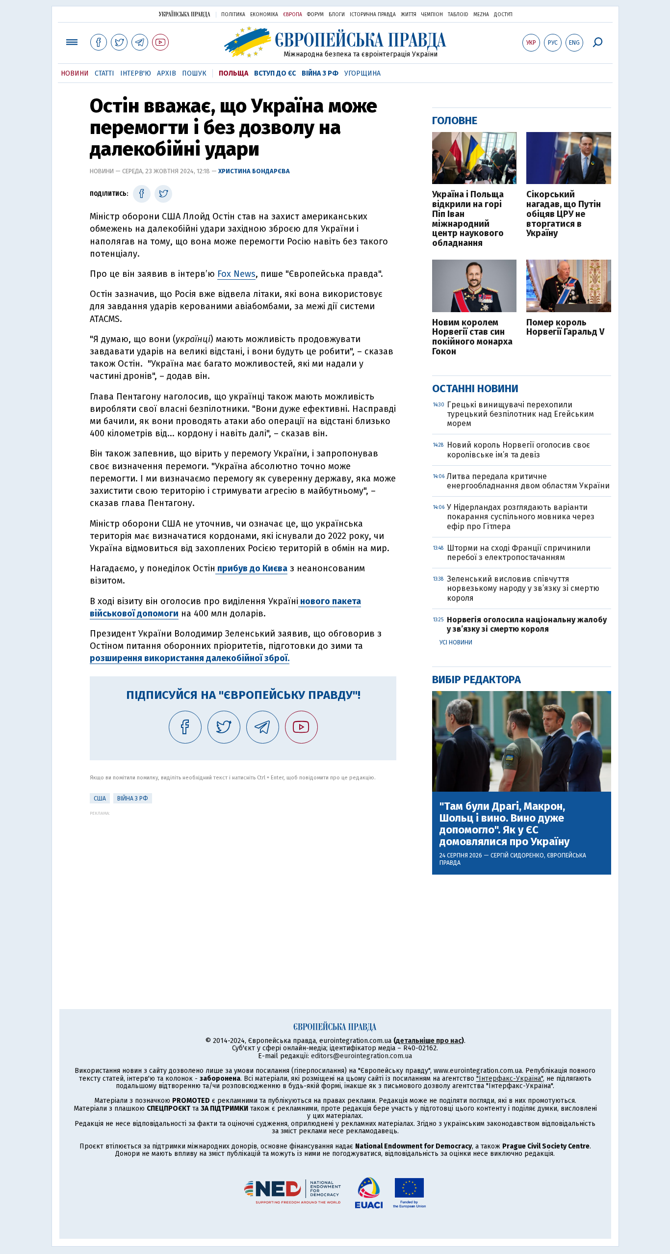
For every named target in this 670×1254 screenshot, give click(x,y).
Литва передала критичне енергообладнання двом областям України (528, 481)
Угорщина (362, 73)
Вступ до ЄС (275, 73)
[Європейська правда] (335, 42)
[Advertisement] (243, 884)
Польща (233, 73)
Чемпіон (432, 15)
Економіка (264, 15)
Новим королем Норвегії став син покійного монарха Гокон (472, 337)
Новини (75, 73)
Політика (233, 15)
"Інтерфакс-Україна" (509, 1078)
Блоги (337, 15)
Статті (104, 73)
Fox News (236, 273)
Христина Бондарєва (254, 171)
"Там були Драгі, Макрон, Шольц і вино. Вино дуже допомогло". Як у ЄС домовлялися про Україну (504, 824)
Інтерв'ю (135, 73)
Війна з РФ (320, 73)
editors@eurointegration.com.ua (361, 1056)
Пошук (194, 73)
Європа (292, 15)
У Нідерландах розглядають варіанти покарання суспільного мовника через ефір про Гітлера (520, 517)
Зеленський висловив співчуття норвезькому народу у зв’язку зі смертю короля (523, 588)
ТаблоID (458, 15)
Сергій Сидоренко (517, 855)
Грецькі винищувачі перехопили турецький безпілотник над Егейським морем (520, 414)
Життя (408, 15)
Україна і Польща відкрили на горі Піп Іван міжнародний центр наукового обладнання (468, 219)
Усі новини (455, 642)
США (100, 798)
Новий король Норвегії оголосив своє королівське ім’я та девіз (518, 449)
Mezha (481, 15)
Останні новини (475, 388)
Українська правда (184, 14)
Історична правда (373, 15)
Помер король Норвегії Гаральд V (565, 328)
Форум (315, 15)
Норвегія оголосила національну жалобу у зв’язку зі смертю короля (527, 624)
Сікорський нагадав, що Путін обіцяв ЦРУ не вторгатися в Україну (563, 214)
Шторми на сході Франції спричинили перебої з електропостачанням (519, 552)
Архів (166, 73)
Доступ (503, 15)
